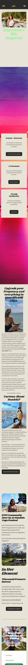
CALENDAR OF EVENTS (14, 609)
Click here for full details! (11, 600)
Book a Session (14, 182)
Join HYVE (14, 212)
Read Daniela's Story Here (10, 471)
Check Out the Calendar (14, 154)
